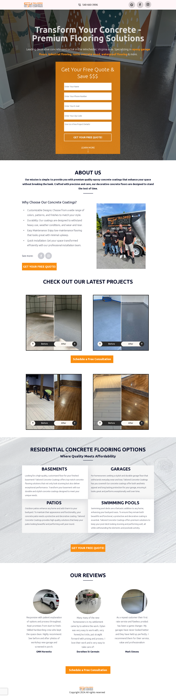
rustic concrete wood (86, 54)
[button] (88, 147)
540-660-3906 (90, 4)
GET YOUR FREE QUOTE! (87, 137)
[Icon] (139, 4)
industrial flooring (59, 54)
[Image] (86, 688)
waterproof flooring (114, 54)
